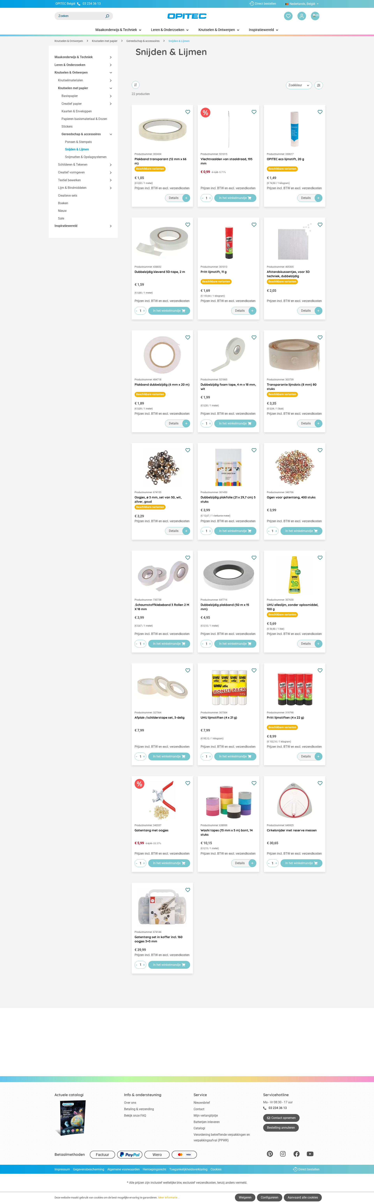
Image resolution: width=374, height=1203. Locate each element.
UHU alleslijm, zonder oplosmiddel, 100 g (292, 607)
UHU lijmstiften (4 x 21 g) (219, 717)
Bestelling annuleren (281, 1127)
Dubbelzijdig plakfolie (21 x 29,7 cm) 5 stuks (228, 499)
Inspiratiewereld (66, 226)
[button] (109, 57)
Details (173, 198)
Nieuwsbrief (202, 1102)
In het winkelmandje (233, 198)
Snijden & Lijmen (77, 149)
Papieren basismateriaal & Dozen (84, 119)
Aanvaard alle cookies (303, 1197)
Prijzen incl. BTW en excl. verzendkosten (162, 188)
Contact (199, 1109)
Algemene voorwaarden (123, 1169)
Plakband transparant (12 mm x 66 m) (160, 161)
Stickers (67, 126)
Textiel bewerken (69, 180)
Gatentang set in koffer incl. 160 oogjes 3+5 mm (159, 939)
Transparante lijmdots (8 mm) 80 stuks (292, 387)
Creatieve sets (67, 196)
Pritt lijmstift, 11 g (214, 272)
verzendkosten (206, 1182)
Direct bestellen (265, 3)
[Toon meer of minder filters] (318, 85)
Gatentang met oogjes (151, 830)
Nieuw (62, 211)
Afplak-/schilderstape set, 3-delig (159, 717)
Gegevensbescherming (88, 1169)
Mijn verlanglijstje (206, 1115)
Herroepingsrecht (154, 1169)
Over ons (130, 1102)
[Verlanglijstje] (288, 16)
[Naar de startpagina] (187, 16)
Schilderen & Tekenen (72, 164)
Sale (61, 218)
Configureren (269, 1197)
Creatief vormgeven (71, 172)
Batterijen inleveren (207, 1122)
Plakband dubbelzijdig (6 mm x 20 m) (162, 384)
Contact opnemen (283, 1118)
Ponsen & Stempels (78, 142)
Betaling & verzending (139, 1109)
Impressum (62, 1169)
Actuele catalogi (69, 1094)
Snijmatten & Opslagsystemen (86, 157)
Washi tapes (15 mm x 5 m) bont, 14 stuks (227, 832)
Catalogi (199, 1128)
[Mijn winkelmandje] (315, 16)
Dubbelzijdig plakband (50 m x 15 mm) (225, 607)
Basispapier (70, 96)
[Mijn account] (301, 16)
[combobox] (79, 16)
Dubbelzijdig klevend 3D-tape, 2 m (160, 272)
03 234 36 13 (92, 3)
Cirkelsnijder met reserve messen (292, 830)
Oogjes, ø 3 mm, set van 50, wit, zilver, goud (158, 499)
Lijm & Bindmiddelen (72, 188)
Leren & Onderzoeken (70, 65)
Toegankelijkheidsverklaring (188, 1169)
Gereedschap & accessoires (81, 134)
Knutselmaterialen (70, 80)
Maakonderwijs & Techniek (74, 57)
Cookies (216, 1169)
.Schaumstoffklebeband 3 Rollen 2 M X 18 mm (162, 607)
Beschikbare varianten (150, 168)
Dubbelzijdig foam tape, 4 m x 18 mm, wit (228, 387)
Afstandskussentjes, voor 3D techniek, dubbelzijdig (288, 274)
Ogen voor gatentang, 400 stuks (291, 497)
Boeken (63, 203)
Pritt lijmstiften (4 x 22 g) (285, 717)
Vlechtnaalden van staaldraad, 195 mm (226, 161)
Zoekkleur (295, 85)
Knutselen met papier (73, 88)
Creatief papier (72, 104)
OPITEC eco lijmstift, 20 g (285, 159)
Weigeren (245, 1197)
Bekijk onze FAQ (135, 1115)
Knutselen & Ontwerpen (71, 73)
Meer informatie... (169, 1197)
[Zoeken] (107, 16)
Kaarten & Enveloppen (77, 111)
